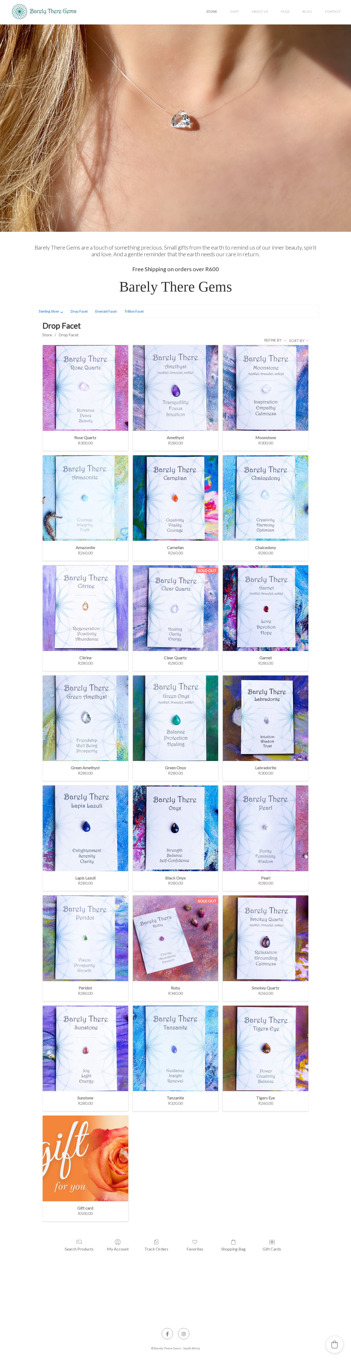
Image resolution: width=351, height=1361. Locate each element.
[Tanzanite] (175, 1048)
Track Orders (156, 1248)
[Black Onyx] (175, 828)
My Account (118, 1248)
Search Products (79, 1248)
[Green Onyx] (175, 718)
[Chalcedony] (265, 498)
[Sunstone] (85, 1048)
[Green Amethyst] (85, 718)
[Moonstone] (265, 388)
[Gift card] (85, 1158)
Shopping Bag (233, 1248)
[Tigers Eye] (265, 1048)
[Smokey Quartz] (265, 938)
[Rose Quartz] (85, 388)
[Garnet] (265, 608)
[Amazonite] (85, 498)
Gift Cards (272, 1248)
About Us (260, 11)
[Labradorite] (265, 718)
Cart (234, 11)
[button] (334, 1344)
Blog (307, 11)
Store (211, 11)
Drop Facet (69, 334)
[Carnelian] (175, 498)
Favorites (195, 1248)
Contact (332, 11)
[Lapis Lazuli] (85, 828)
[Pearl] (265, 828)
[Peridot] (85, 938)
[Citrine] (85, 608)
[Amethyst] (175, 388)
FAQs (285, 11)
